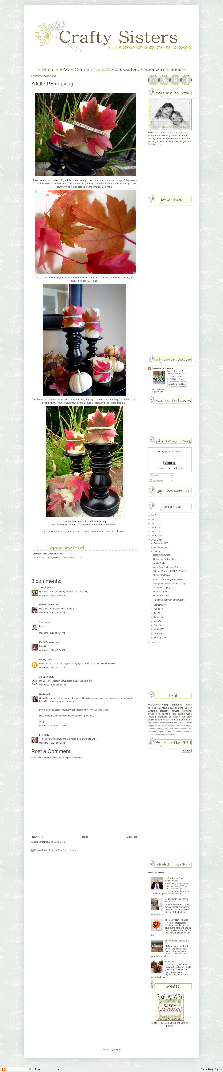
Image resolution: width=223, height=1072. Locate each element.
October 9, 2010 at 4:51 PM (52, 667)
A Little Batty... (159, 563)
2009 (154, 642)
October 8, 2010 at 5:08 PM (52, 613)
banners (162, 720)
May (156, 621)
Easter (188, 707)
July (156, 613)
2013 (154, 527)
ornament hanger (184, 725)
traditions (152, 720)
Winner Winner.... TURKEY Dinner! (169, 571)
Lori (41, 735)
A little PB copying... (54, 83)
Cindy (42, 694)
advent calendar (168, 725)
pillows (151, 723)
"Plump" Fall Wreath (162, 575)
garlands (183, 728)
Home (85, 837)
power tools (154, 714)
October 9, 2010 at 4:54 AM (52, 633)
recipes (152, 707)
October (158, 551)
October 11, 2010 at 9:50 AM (52, 685)
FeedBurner (176, 468)
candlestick (44, 558)
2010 (154, 540)
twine (81, 558)
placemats (152, 731)
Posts (155, 475)
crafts (189, 704)
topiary (161, 731)
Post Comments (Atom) (55, 842)
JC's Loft (43, 677)
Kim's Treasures (47, 642)
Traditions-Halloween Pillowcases (169, 600)
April (156, 625)
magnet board (154, 725)
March (157, 629)
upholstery (187, 717)
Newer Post (37, 837)
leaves (56, 558)
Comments (157, 481)
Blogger (117, 1050)
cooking (179, 707)
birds (157, 723)
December (159, 543)
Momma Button (46, 605)
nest (190, 728)
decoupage (174, 717)
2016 (154, 515)
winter (169, 731)
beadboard (178, 731)
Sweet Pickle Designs (162, 368)
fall (51, 558)
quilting (160, 728)
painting (166, 714)
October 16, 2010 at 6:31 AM (52, 743)
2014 (154, 523)
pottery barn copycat (69, 558)
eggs (173, 714)
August (157, 609)
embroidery (160, 734)
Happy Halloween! (162, 555)
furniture (188, 720)
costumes (152, 734)
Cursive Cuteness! (175, 371)
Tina (41, 622)
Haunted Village (161, 595)
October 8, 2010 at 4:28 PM (52, 595)
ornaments (187, 711)
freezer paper (186, 723)
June (156, 617)
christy (42, 659)
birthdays (188, 731)
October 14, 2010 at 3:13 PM (52, 725)
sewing (181, 714)
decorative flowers (169, 711)
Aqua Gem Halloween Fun (165, 567)
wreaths (152, 710)
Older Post (132, 837)
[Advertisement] (174, 170)
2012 (154, 531)
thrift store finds (171, 728)
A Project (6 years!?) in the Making (169, 583)
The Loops (44, 587)
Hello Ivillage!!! (160, 591)
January (158, 637)
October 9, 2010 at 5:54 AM (52, 650)
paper (180, 720)
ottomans (152, 728)
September (159, 605)
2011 (154, 535)
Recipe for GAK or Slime (164, 559)
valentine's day (165, 707)
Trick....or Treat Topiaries (176, 920)
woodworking (158, 704)
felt (167, 720)
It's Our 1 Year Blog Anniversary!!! (168, 579)
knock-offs (162, 717)
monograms (170, 734)
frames (177, 723)
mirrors (173, 720)
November (159, 547)
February (158, 633)
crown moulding (166, 723)
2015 (154, 519)
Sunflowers (170, 961)
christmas (177, 704)
